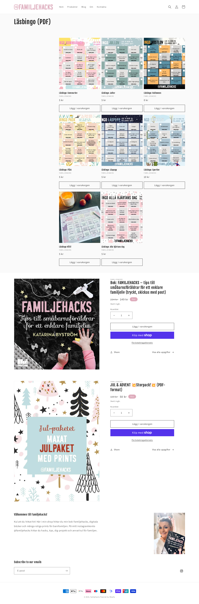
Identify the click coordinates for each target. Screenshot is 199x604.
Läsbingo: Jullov (108, 93)
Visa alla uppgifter (161, 352)
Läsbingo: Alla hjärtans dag (113, 247)
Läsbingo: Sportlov (152, 170)
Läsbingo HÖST (65, 247)
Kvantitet (114, 309)
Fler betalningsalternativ (142, 342)
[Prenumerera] (66, 570)
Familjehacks (95, 597)
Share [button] (117, 352)
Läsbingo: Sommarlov (68, 93)
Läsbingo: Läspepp (109, 170)
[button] (169, 7)
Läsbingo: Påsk (65, 170)
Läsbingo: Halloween (152, 93)
